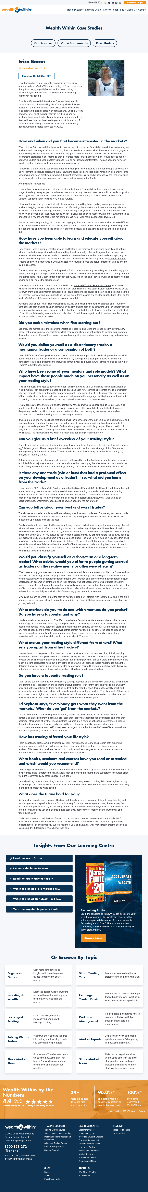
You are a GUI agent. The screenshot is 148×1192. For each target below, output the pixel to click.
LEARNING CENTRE (89, 1126)
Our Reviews (43, 43)
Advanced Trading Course (55, 1143)
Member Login (135, 2)
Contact (142, 9)
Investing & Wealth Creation (91, 1137)
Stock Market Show (87, 1157)
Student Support (51, 1150)
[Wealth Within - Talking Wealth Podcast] (120, 2)
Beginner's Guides (87, 1130)
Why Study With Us (87, 1172)
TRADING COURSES (54, 1126)
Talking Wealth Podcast (89, 1150)
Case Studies (105, 43)
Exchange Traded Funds (89, 1144)
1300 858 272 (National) (16, 1148)
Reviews (107, 9)
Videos (47, 1175)
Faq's (123, 9)
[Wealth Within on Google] (105, 2)
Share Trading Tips (87, 1133)
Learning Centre (93, 9)
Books (47, 1172)
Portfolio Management (89, 1140)
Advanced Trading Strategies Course (92, 285)
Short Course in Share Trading (57, 1133)
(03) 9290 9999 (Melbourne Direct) (20, 1156)
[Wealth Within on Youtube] (113, 2)
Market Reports (86, 1154)
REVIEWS (118, 1126)
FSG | (20, 1140)
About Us (132, 9)
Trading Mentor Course (54, 1130)
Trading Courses (75, 9)
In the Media (84, 1175)
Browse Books (93, 937)
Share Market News (87, 1161)
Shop (116, 9)
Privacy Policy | (12, 1137)
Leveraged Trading (87, 1147)
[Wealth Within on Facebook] (109, 2)
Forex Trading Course (53, 1146)
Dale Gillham (92, 386)
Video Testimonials (74, 43)
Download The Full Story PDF (36, 76)
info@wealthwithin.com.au (18, 1158)
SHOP (47, 1168)
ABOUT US (84, 1168)
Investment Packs (52, 1179)
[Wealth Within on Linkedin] (116, 2)
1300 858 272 (95, 2)
